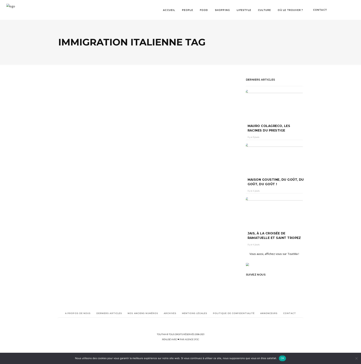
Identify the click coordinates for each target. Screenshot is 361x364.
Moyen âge (64, 253)
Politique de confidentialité (234, 313)
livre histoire (71, 248)
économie (77, 237)
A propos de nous (78, 313)
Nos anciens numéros (143, 313)
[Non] (356, 358)
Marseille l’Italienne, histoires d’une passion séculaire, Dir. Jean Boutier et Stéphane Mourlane (102, 190)
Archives (170, 313)
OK (282, 358)
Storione (62, 258)
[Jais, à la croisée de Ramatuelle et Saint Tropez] (274, 211)
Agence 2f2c (192, 339)
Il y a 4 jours (253, 191)
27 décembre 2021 (93, 203)
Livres (66, 175)
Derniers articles (109, 313)
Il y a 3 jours (253, 137)
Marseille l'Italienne (89, 248)
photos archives (90, 253)
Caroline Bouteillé (70, 203)
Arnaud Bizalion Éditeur (71, 232)
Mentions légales (194, 313)
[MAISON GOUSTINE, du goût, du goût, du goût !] (274, 158)
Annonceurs (269, 313)
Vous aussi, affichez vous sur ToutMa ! (274, 254)
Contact (289, 313)
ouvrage (76, 253)
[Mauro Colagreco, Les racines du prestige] (274, 104)
